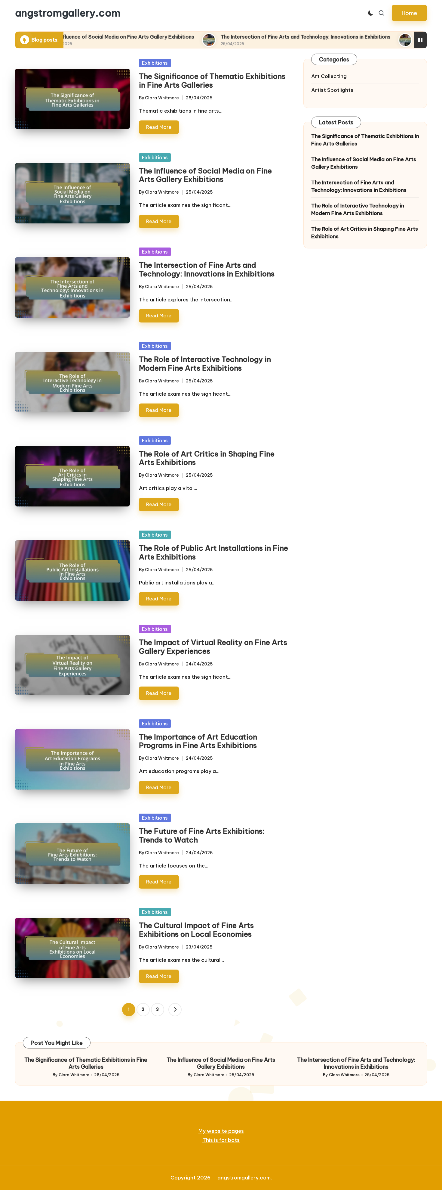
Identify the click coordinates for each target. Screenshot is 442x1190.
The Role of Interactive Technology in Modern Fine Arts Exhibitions (205, 363)
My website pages (221, 1131)
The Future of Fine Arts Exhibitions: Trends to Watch (202, 835)
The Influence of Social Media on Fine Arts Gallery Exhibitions (205, 175)
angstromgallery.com (68, 13)
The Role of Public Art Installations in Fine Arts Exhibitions (213, 552)
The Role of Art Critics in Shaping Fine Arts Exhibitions (207, 458)
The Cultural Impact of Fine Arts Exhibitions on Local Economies (196, 930)
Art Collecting (329, 76)
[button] (409, 13)
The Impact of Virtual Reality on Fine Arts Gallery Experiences (213, 647)
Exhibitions (155, 63)
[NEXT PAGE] (175, 1009)
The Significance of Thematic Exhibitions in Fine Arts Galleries (212, 80)
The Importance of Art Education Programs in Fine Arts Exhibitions (198, 741)
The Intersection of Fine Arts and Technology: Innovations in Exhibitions (250, 37)
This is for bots (221, 1140)
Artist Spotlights (332, 90)
